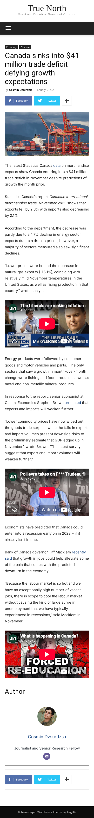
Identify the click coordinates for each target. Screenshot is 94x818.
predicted (73, 402)
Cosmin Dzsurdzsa (21, 90)
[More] (67, 100)
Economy (11, 47)
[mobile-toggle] (8, 28)
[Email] (46, 756)
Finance (25, 47)
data (56, 165)
